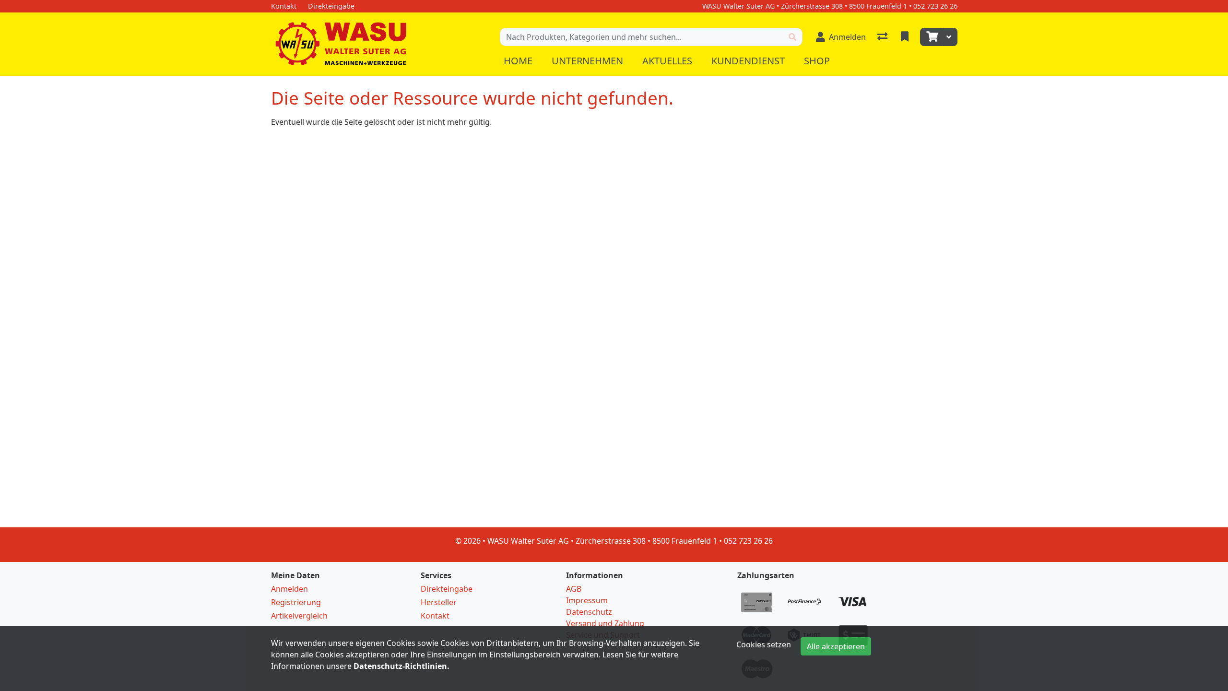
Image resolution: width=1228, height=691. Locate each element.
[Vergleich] (883, 37)
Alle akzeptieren (836, 646)
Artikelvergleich (299, 615)
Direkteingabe (446, 589)
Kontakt (435, 615)
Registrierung (296, 602)
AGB (573, 589)
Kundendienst (748, 60)
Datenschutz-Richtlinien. (401, 666)
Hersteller (439, 602)
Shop (817, 60)
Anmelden (289, 589)
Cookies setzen (763, 644)
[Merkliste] (905, 37)
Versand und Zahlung (605, 623)
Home (518, 60)
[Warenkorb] (931, 37)
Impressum (587, 600)
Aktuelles (667, 60)
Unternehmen (587, 60)
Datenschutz (589, 612)
